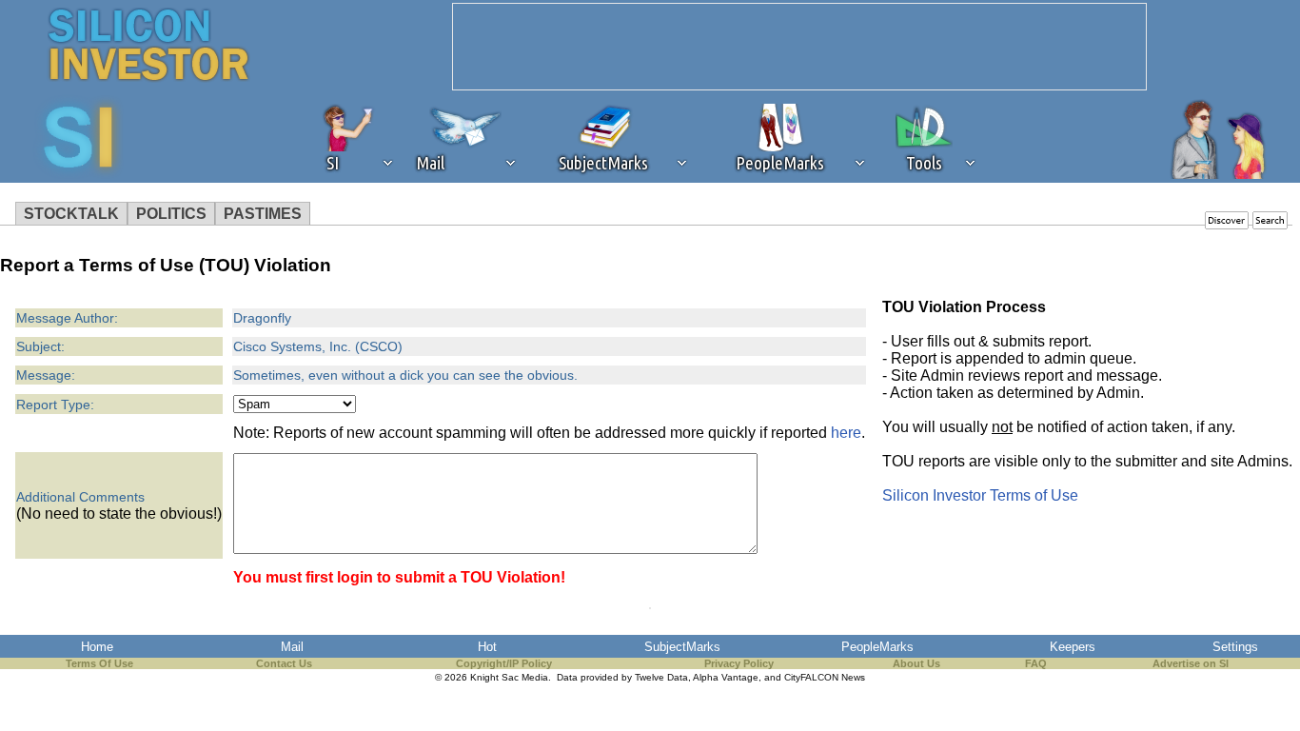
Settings (1235, 647)
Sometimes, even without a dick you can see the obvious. (405, 375)
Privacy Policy (739, 663)
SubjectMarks (682, 647)
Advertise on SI (1190, 663)
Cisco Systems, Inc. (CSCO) (318, 346)
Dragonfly (262, 318)
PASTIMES (263, 214)
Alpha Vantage (725, 677)
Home (97, 647)
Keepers (1072, 647)
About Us (916, 663)
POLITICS (171, 214)
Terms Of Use (99, 663)
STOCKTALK (71, 214)
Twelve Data (661, 677)
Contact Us (284, 663)
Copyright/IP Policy (504, 663)
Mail (292, 647)
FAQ (1036, 663)
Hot (487, 647)
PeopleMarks (877, 647)
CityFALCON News (824, 677)
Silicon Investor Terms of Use (980, 495)
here (846, 433)
